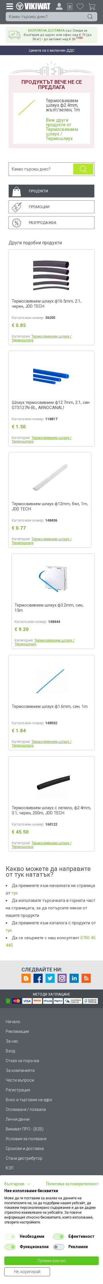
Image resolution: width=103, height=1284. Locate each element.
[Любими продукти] (80, 6)
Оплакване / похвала (26, 1109)
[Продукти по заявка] (69, 6)
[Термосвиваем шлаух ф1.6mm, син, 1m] (51, 681)
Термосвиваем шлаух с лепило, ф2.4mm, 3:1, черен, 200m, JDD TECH (51, 810)
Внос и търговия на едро (29, 1099)
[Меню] (9, 6)
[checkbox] (10, 1237)
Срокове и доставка (25, 1148)
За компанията (20, 1070)
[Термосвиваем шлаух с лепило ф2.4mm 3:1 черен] (51, 782)
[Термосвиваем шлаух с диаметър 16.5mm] (51, 275)
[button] (17, 1184)
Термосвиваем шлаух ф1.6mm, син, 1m (50, 706)
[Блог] (26, 978)
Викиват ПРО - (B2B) (24, 1129)
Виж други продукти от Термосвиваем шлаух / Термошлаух (62, 129)
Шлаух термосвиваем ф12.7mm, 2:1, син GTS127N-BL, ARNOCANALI (51, 405)
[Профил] (59, 6)
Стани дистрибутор (24, 1158)
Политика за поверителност (72, 1184)
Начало (13, 1021)
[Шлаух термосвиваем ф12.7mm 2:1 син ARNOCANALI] (51, 377)
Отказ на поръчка (22, 1060)
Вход (10, 1051)
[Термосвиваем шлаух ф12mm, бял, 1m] (50, 478)
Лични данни (17, 1119)
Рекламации (17, 1031)
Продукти (38, 191)
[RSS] (86, 978)
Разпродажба (42, 222)
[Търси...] (90, 16)
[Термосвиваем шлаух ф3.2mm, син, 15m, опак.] (53, 579)
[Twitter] (50, 978)
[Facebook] (38, 978)
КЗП (9, 1168)
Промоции (39, 207)
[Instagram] (62, 978)
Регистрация (18, 1090)
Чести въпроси (20, 1080)
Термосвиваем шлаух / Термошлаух (42, 338)
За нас (12, 1041)
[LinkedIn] (74, 978)
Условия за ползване (26, 1138)
